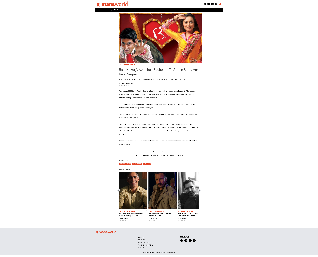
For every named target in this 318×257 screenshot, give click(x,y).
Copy (181, 155)
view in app (217, 10)
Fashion (99, 10)
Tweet (147, 155)
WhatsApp (156, 155)
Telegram (166, 155)
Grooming (108, 10)
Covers (133, 10)
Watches (125, 10)
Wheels (140, 10)
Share (139, 155)
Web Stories (150, 10)
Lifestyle (117, 10)
